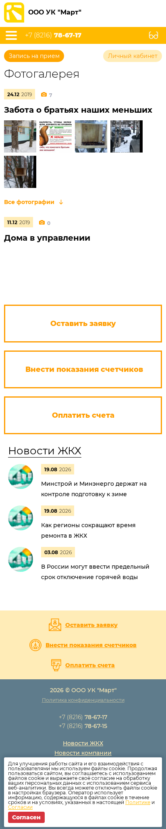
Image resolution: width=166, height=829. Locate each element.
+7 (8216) (53, 35)
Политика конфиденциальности (83, 700)
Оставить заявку (91, 625)
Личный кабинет (133, 56)
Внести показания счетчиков (91, 645)
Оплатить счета (90, 665)
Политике (137, 802)
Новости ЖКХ (44, 450)
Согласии (20, 807)
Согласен (26, 817)
